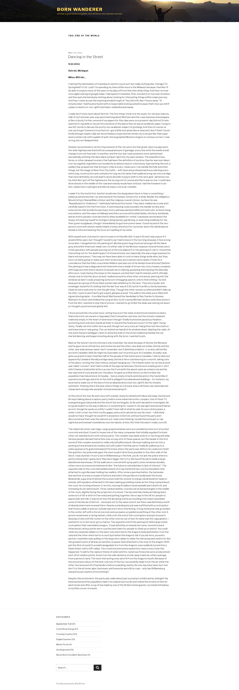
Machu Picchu (62, 644)
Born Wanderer (79, 9)
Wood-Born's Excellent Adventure (71, 655)
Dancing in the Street (85, 57)
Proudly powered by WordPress (70, 683)
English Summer (63, 639)
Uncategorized (63, 650)
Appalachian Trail (63, 624)
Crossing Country (64, 634)
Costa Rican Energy (65, 629)
